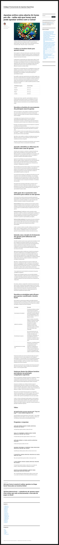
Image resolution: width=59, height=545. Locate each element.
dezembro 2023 (6, 515)
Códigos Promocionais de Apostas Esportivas (19, 7)
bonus (5, 530)
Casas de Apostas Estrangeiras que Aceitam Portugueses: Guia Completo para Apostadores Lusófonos (49, 34)
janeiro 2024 (6, 514)
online (5, 533)
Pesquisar (43, 15)
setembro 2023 (6, 518)
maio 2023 (5, 522)
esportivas (5, 532)
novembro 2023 (6, 516)
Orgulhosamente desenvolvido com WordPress (24, 540)
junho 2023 (6, 521)
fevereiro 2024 (6, 513)
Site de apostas (6, 28)
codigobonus (6, 25)
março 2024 (6, 512)
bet (4, 529)
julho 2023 (5, 520)
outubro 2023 (6, 517)
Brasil (5, 531)
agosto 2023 (6, 519)
